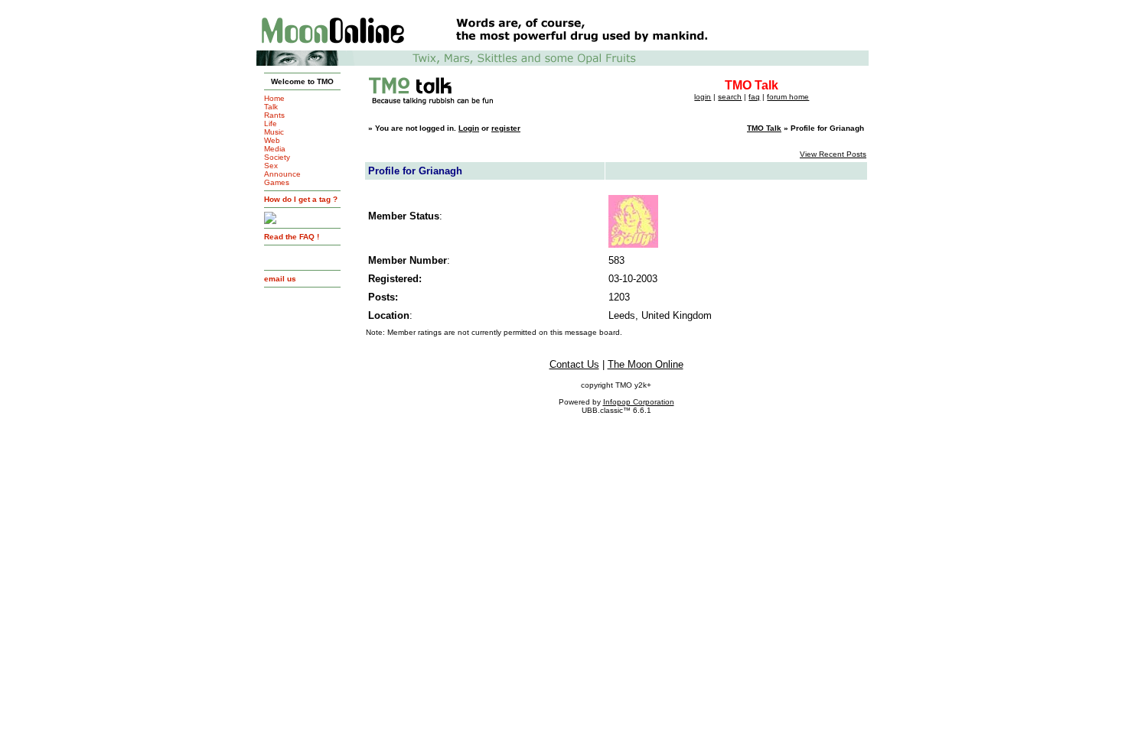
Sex (271, 165)
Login (468, 128)
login (702, 97)
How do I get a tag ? (301, 199)
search (730, 97)
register (505, 128)
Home (274, 98)
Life (270, 123)
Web (272, 140)
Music (274, 132)
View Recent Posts (833, 154)
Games (276, 182)
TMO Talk (764, 128)
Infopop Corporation (638, 402)
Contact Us (574, 364)
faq (754, 97)
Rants (274, 115)
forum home (788, 97)
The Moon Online (645, 364)
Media (274, 149)
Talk (271, 106)
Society (277, 157)
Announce (282, 174)
